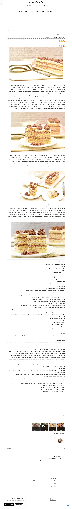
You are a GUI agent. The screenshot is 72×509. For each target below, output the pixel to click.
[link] (1, 3)
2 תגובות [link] (46, 37)
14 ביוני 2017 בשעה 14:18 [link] (53, 469)
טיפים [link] (25, 11)
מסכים (6, 504)
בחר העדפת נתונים (19, 504)
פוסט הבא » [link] (9, 448)
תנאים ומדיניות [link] (18, 11)
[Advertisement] (36, 21)
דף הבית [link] (56, 11)
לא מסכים (11, 504)
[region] (13, 502)
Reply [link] (55, 456)
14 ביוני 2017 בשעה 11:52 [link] (55, 458)
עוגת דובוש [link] (62, 433)
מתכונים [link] (43, 11)
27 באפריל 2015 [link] (50, 37)
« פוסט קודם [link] (63, 448)
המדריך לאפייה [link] (34, 11)
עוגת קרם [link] (56, 433)
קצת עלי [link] (49, 11)
